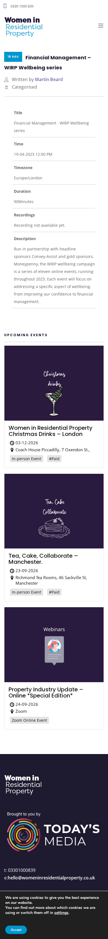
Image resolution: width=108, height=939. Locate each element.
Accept (16, 930)
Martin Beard (49, 79)
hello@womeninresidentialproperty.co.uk (51, 878)
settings (61, 912)
